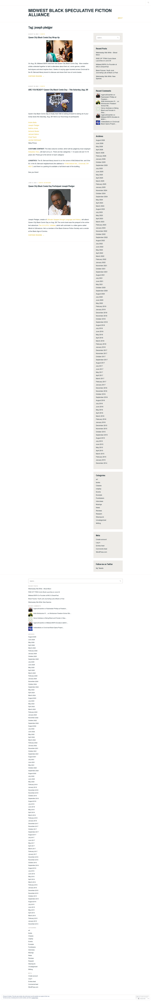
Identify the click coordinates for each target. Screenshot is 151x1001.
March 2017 (100, 378)
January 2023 (100, 228)
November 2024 (101, 190)
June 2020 (99, 300)
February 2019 (101, 306)
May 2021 (99, 284)
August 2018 (100, 325)
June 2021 (99, 281)
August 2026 (100, 140)
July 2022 (99, 243)
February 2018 (101, 344)
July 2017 (99, 366)
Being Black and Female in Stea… (109, 110)
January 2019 (100, 309)
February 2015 (101, 457)
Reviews (99, 510)
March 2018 (100, 341)
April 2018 (99, 337)
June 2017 (99, 369)
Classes (99, 485)
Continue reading (36, 76)
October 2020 (100, 287)
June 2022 (99, 247)
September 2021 (102, 272)
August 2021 (100, 275)
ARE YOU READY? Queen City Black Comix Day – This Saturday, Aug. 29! (58, 89)
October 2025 (100, 162)
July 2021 (99, 278)
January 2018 (100, 347)
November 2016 (101, 391)
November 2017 (101, 353)
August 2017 (100, 363)
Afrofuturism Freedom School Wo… (108, 104)
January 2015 (100, 460)
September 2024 (102, 196)
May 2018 (99, 334)
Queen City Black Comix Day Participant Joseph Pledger (51, 186)
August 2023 (100, 209)
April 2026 (99, 149)
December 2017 (101, 350)
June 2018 (99, 331)
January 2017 (100, 385)
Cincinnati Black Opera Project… (110, 122)
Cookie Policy (35, 997)
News (98, 507)
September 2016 (102, 397)
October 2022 (100, 234)
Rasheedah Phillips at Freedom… (108, 98)
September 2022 (102, 237)
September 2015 (102, 435)
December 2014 (101, 463)
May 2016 (99, 410)
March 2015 (100, 453)
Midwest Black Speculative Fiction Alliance (70, 12)
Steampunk (100, 517)
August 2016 (100, 400)
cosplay (98, 488)
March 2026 (100, 153)
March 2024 (100, 206)
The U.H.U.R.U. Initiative (47, 225)
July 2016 (99, 403)
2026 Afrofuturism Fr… (109, 101)
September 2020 (102, 290)
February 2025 (101, 184)
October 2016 (100, 394)
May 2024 (99, 199)
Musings (99, 504)
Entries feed (100, 545)
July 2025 (99, 168)
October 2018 (100, 319)
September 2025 (102, 165)
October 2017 (100, 356)
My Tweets (99, 568)
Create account (101, 539)
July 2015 (99, 441)
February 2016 (101, 419)
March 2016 (100, 416)
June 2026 (99, 143)
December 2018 (101, 312)
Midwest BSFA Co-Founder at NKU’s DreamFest (106, 65)
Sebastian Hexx (33, 152)
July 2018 (99, 328)
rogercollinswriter (107, 94)
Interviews (47, 182)
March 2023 (100, 221)
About (120, 18)
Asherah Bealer (33, 131)
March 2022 (100, 256)
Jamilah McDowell (34, 140)
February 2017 (101, 381)
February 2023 (101, 225)
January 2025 (100, 187)
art (97, 479)
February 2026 (101, 156)
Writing (98, 523)
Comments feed (101, 549)
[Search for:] (148, 2)
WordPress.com (101, 552)
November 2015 (101, 428)
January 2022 (100, 262)
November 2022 (101, 231)
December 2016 (101, 388)
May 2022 (99, 250)
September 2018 (102, 322)
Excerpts (99, 495)
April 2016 (99, 413)
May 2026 (99, 146)
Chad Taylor (32, 137)
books (98, 482)
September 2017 (102, 359)
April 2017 (99, 375)
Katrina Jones (33, 128)
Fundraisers (100, 498)
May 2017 (99, 372)
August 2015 (100, 438)
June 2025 (99, 171)
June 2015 (99, 444)
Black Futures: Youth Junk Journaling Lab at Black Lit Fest (107, 71)
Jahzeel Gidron (33, 134)
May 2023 (99, 215)
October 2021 (100, 268)
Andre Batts (32, 122)
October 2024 (100, 193)
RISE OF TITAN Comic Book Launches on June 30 (106, 59)
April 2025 (99, 178)
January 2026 (100, 159)
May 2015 (99, 447)
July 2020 (99, 297)
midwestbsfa (105, 121)
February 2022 (101, 259)
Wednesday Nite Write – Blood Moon (106, 53)
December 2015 (101, 425)
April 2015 (99, 450)
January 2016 (100, 422)
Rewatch (99, 514)
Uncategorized (101, 520)
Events (42, 34)
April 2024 (99, 203)
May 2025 (99, 174)
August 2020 (100, 294)
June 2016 (99, 406)
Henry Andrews (106, 108)
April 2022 (99, 253)
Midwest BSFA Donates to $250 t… (110, 118)
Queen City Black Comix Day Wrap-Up (44, 37)
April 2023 (99, 218)
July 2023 (99, 212)
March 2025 (100, 181)
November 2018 (101, 316)
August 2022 (100, 240)
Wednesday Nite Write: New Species (105, 77)
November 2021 (101, 265)
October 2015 (100, 431)
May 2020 (99, 303)
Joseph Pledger (33, 125)
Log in (98, 542)
